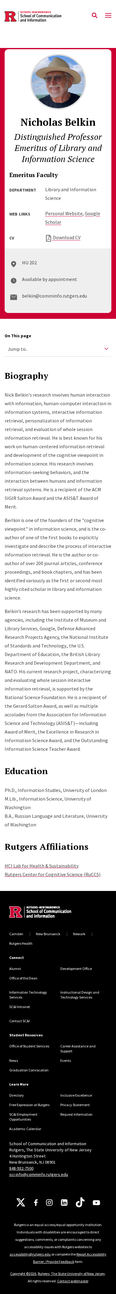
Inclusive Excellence (76, 1095)
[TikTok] (80, 1202)
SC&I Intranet (19, 1006)
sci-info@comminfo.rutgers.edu (38, 1174)
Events (65, 1060)
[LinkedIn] (64, 1202)
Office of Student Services (29, 1046)
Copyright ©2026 (23, 1273)
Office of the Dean (23, 978)
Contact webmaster (72, 1281)
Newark (79, 934)
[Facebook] (36, 1202)
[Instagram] (49, 1202)
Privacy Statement (75, 1104)
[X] (21, 1202)
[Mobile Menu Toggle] (108, 15)
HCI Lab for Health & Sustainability (42, 866)
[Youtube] (96, 1202)
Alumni (15, 968)
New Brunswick (48, 934)
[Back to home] (51, 912)
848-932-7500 (21, 1168)
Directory (16, 1095)
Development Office (76, 968)
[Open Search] (94, 15)
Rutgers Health (20, 943)
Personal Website (64, 213)
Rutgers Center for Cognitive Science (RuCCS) (53, 874)
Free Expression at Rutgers (29, 1104)
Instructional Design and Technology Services (79, 994)
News (13, 1060)
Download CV (66, 237)
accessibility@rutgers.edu (30, 1254)
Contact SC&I (19, 1021)
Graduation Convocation (29, 1070)
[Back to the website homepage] (33, 16)
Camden (16, 934)
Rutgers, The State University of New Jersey (71, 1273)
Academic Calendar (25, 1128)
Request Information (76, 1114)
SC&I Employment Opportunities (23, 1117)
